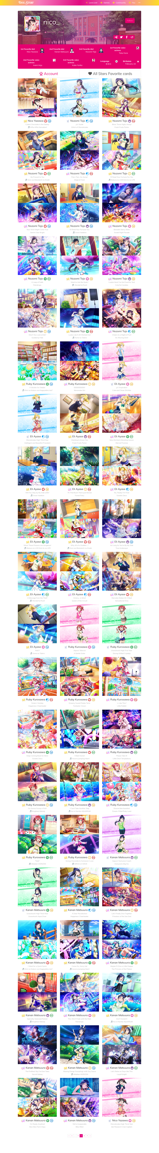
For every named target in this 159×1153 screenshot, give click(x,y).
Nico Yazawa (29, 50)
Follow (130, 20)
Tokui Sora (119, 50)
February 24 (129, 62)
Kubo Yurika (72, 62)
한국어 (105, 62)
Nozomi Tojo (87, 50)
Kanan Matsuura (58, 50)
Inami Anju (32, 62)
